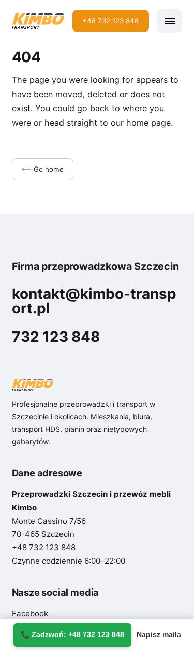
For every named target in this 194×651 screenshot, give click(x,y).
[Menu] (169, 21)
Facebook (30, 613)
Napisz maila (159, 634)
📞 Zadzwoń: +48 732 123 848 (72, 634)
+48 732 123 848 (110, 21)
